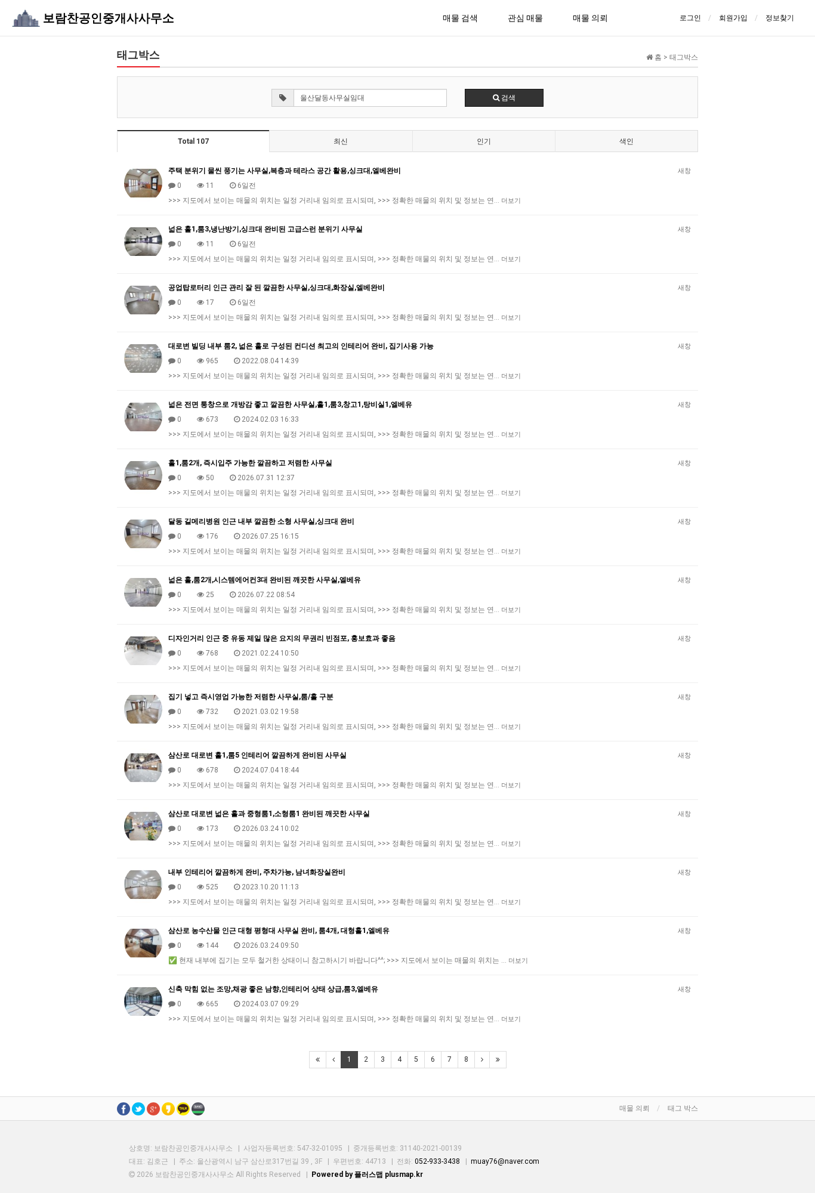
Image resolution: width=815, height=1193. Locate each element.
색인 (626, 141)
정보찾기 (779, 18)
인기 (484, 141)
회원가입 (733, 18)
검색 (507, 98)
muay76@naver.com (505, 1161)
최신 (341, 141)
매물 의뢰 (590, 18)
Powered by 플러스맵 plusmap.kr (367, 1174)
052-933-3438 (437, 1161)
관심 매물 (525, 18)
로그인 (690, 18)
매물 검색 (460, 18)
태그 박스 (683, 1108)
